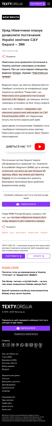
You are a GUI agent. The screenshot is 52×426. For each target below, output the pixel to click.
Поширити (10, 56)
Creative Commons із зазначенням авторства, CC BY (26, 417)
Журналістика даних (11, 375)
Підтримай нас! (8, 397)
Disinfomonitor (8, 388)
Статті (4, 357)
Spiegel (16, 73)
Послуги (5, 378)
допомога (21, 232)
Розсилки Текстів (9, 363)
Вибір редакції (8, 366)
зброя (44, 232)
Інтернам (6, 391)
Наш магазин (8, 400)
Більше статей (10, 267)
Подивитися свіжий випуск (26, 334)
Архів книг (6, 409)
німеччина (34, 232)
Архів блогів (7, 406)
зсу (12, 232)
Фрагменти (7, 360)
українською (19, 419)
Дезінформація (8, 385)
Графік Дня (7, 403)
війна (5, 232)
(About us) (13, 354)
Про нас (5, 354)
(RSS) (9, 357)
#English (5, 369)
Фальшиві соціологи (11, 381)
